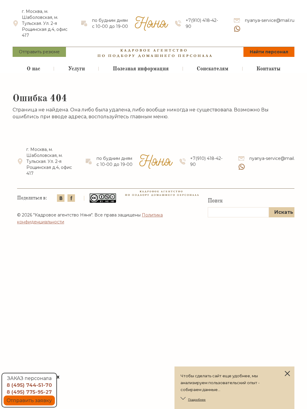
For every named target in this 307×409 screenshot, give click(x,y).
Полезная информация (141, 68)
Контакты (268, 68)
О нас (33, 68)
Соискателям (212, 68)
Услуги (76, 68)
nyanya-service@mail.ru (269, 20)
